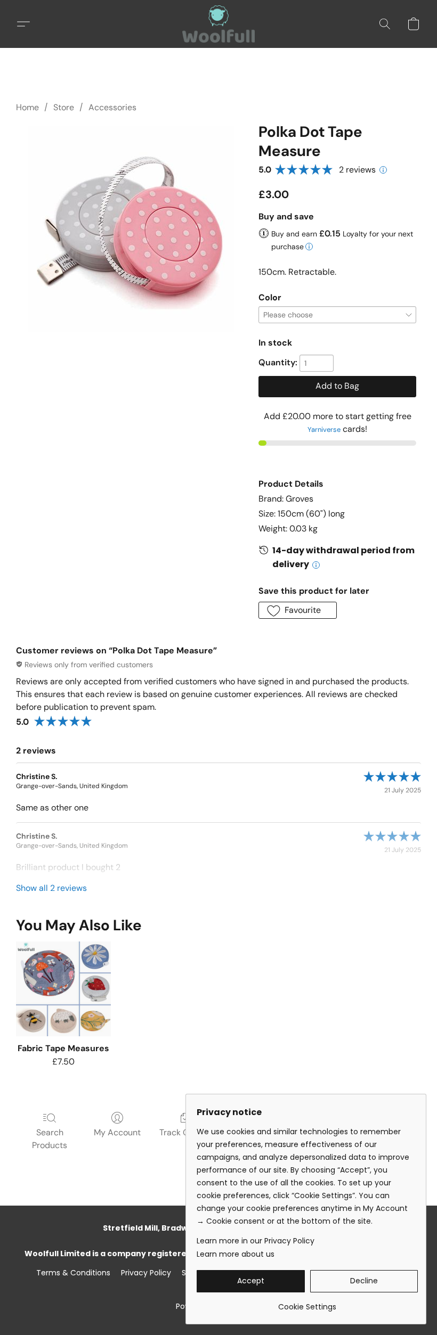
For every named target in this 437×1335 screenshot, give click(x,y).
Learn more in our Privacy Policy (255, 1240)
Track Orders (184, 1132)
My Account (117, 1132)
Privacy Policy (146, 1272)
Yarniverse (324, 429)
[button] (218, 24)
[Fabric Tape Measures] (63, 988)
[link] (307, 1302)
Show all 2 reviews (51, 888)
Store (63, 107)
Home (27, 107)
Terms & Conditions (73, 1272)
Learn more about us (235, 1254)
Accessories (112, 107)
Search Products (49, 1139)
